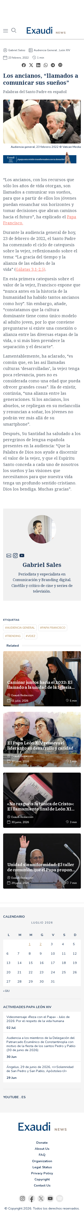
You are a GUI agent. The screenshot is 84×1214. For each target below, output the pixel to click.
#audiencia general (20, 628)
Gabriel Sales (16, 50)
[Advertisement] (42, 11)
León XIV (64, 50)
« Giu (6, 991)
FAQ (42, 1154)
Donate (42, 1142)
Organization (42, 1161)
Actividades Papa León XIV (27, 1007)
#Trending (13, 636)
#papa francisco (52, 628)
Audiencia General (45, 50)
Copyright (42, 1179)
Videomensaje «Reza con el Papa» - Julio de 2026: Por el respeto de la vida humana (38, 1019)
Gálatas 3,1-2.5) (30, 269)
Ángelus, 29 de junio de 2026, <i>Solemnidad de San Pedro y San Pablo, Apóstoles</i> (39, 1069)
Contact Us (42, 1185)
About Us (42, 1148)
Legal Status (42, 1167)
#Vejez (30, 636)
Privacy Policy (42, 1173)
